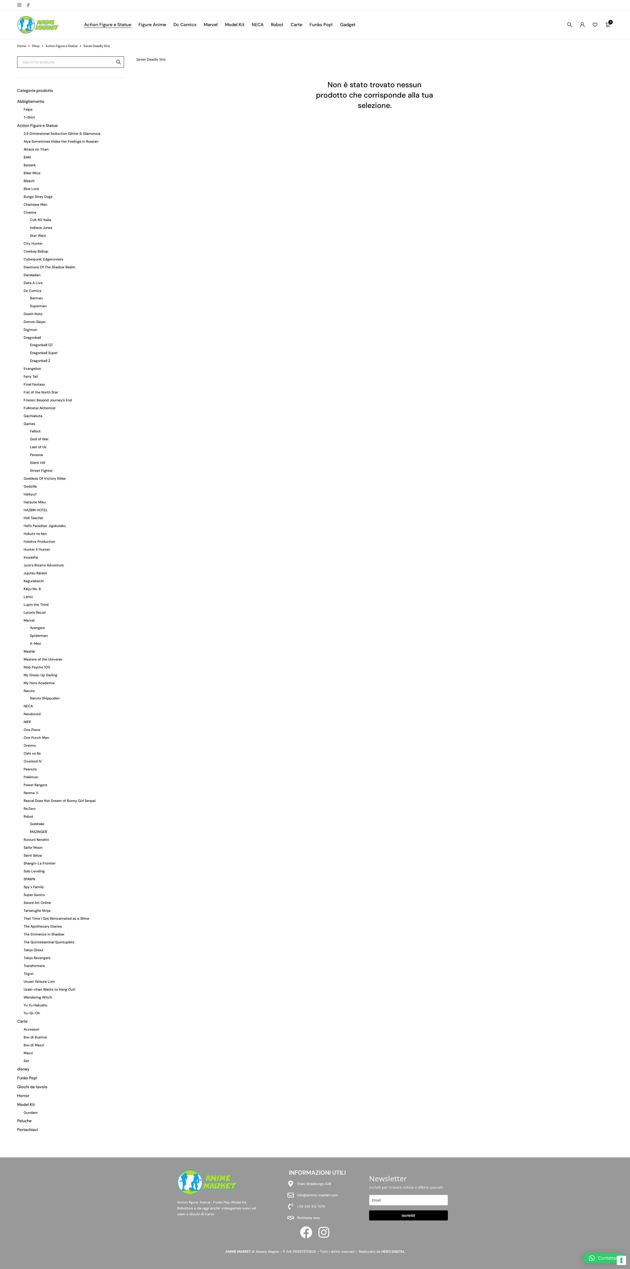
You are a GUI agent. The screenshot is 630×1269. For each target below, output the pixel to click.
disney (23, 1069)
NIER (27, 722)
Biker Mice (32, 173)
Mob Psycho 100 (37, 667)
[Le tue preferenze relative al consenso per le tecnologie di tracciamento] (621, 1260)
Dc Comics (32, 290)
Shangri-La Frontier (39, 863)
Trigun (28, 973)
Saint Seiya (33, 855)
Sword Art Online (37, 902)
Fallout (35, 431)
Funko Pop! (27, 1078)
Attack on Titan (36, 149)
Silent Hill (37, 462)
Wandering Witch (38, 997)
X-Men (35, 643)
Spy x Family (34, 887)
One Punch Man (36, 737)
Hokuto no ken (35, 533)
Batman (36, 298)
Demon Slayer (35, 322)
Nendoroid (32, 714)
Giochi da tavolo (32, 1086)
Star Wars (38, 235)
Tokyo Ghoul (33, 950)
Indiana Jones (41, 227)
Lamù (28, 596)
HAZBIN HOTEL (36, 510)
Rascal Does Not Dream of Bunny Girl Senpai (60, 800)
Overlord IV (33, 761)
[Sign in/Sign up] (582, 24)
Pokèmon (31, 777)
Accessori (31, 1029)
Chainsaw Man (35, 204)
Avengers (37, 628)
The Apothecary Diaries (43, 926)
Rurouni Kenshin (36, 839)
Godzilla (30, 486)
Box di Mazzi (34, 1045)
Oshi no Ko (32, 753)
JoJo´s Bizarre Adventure (44, 565)
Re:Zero (29, 808)
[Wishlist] (595, 24)
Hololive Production (39, 541)
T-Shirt (29, 117)
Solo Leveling (34, 871)
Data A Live (33, 283)
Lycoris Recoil (35, 612)
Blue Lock (31, 188)
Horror (23, 1095)
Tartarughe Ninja (37, 910)
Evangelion (32, 368)
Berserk (30, 165)
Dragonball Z (40, 360)
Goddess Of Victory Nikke (45, 478)
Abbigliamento (30, 101)
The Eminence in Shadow (44, 934)
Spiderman (39, 635)
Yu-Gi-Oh (32, 1013)
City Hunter (33, 243)
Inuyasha (31, 557)
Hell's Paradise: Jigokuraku (45, 526)
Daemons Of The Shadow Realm (49, 267)
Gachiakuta (33, 416)
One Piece (32, 730)
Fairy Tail (31, 376)
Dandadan (32, 275)
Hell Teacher (33, 518)
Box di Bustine (35, 1037)
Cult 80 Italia (40, 220)
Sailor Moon (33, 847)
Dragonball (32, 337)
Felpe (28, 109)
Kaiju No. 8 (32, 589)
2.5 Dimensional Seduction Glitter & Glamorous (62, 133)
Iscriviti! (408, 1215)
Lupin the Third (36, 604)
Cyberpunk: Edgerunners (43, 259)
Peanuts (30, 769)
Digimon (30, 329)
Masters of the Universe (43, 659)
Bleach (29, 181)
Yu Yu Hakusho (35, 1005)
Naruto (29, 691)
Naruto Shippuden (45, 698)
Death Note (33, 314)
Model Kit (26, 1104)
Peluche (24, 1120)
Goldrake (37, 824)
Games (29, 424)
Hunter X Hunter (37, 549)
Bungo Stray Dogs (38, 196)
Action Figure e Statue (62, 46)
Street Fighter (41, 470)
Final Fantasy (34, 384)
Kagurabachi (34, 581)
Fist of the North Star (41, 392)
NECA (28, 706)
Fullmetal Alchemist (40, 408)
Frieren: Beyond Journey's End (48, 400)
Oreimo (30, 745)
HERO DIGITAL (393, 1251)
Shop (36, 46)
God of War (39, 439)
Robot (28, 816)
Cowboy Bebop (36, 251)
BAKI (27, 157)
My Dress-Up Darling (40, 675)
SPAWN (29, 879)
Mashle (29, 651)
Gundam (31, 1112)
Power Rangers (35, 785)
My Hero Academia (39, 683)
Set (26, 1061)
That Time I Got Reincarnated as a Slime (56, 918)
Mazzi (28, 1053)
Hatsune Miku (35, 502)
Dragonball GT (41, 345)
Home (21, 46)
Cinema (30, 212)
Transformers (34, 966)
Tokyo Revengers (37, 958)
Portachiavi (27, 1129)
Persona (36, 455)
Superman (38, 306)
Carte (22, 1021)
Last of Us (38, 447)
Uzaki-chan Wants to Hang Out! (49, 989)
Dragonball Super (44, 353)
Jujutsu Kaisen (35, 573)
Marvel (29, 620)
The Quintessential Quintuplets (49, 942)
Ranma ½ (31, 793)
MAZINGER (38, 831)
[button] (604, 1258)
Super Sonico (34, 895)
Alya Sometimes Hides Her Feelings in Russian (61, 141)
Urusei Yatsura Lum (39, 981)
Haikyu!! (30, 494)
